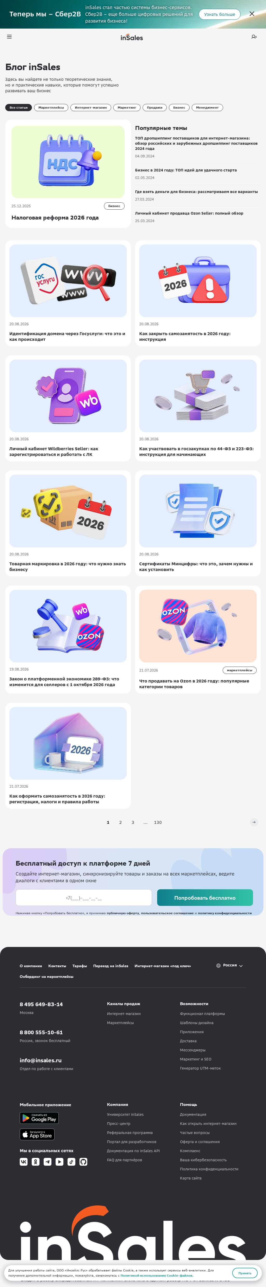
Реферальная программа (130, 1132)
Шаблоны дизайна (197, 1022)
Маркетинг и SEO (195, 1059)
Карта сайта (191, 1178)
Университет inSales (125, 1114)
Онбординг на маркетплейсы (47, 976)
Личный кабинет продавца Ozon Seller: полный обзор (189, 213)
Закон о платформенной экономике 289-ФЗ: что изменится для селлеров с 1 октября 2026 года (64, 681)
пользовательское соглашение (167, 913)
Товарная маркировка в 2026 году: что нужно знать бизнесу (67, 566)
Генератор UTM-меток (200, 1068)
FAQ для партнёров (124, 1160)
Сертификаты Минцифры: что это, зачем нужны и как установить (196, 566)
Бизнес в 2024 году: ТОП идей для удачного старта (186, 170)
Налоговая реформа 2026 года (55, 217)
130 (158, 822)
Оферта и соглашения (200, 1141)
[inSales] (132, 36)
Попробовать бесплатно (205, 897)
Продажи (154, 107)
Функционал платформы (202, 1013)
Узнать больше (219, 14)
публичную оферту (123, 913)
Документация (193, 1114)
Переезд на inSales (110, 966)
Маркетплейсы (51, 107)
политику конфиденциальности (225, 913)
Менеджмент (207, 107)
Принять (244, 1273)
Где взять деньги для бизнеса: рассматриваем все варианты (196, 191)
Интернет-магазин (91, 107)
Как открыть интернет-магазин (208, 1123)
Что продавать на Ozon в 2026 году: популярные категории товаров (194, 683)
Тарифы (79, 966)
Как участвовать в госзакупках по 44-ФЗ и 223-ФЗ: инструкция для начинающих (196, 451)
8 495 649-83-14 (41, 1004)
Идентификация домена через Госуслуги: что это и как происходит (67, 336)
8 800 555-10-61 (41, 1032)
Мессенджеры (192, 1050)
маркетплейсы (239, 670)
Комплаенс (190, 1151)
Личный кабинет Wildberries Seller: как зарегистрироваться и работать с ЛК (53, 451)
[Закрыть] (252, 14)
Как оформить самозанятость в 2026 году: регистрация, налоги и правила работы (57, 798)
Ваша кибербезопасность (203, 1160)
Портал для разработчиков (131, 1141)
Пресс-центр (118, 1123)
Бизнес (179, 107)
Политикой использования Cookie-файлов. (157, 1275)
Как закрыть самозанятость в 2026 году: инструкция (185, 336)
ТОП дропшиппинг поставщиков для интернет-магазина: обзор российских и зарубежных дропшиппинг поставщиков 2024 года (196, 143)
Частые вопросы (195, 1132)
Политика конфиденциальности (209, 1169)
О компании (31, 966)
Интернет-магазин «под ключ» (163, 966)
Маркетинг (127, 107)
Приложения (192, 1032)
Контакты (57, 966)
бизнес (114, 206)
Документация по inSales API (133, 1151)
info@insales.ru (41, 1060)
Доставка (188, 1041)
